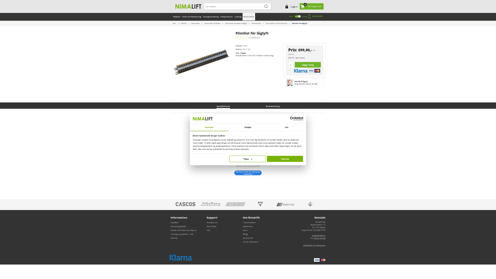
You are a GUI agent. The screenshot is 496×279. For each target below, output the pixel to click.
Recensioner (248, 238)
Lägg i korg (308, 64)
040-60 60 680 (317, 16)
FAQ (208, 230)
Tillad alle (285, 159)
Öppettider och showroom (314, 245)
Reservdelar (211, 226)
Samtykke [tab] (209, 127)
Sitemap (174, 238)
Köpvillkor (175, 222)
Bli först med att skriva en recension (248, 173)
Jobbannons (248, 226)
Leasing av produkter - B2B (182, 234)
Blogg (245, 234)
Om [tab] (286, 127)
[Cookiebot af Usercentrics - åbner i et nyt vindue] (292, 119)
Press (245, 230)
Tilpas (246, 159)
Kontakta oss (212, 222)
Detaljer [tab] (248, 127)
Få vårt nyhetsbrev (250, 242)
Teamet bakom (249, 222)
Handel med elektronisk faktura (184, 230)
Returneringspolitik (178, 226)
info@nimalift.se (319, 235)
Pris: (292, 50)
